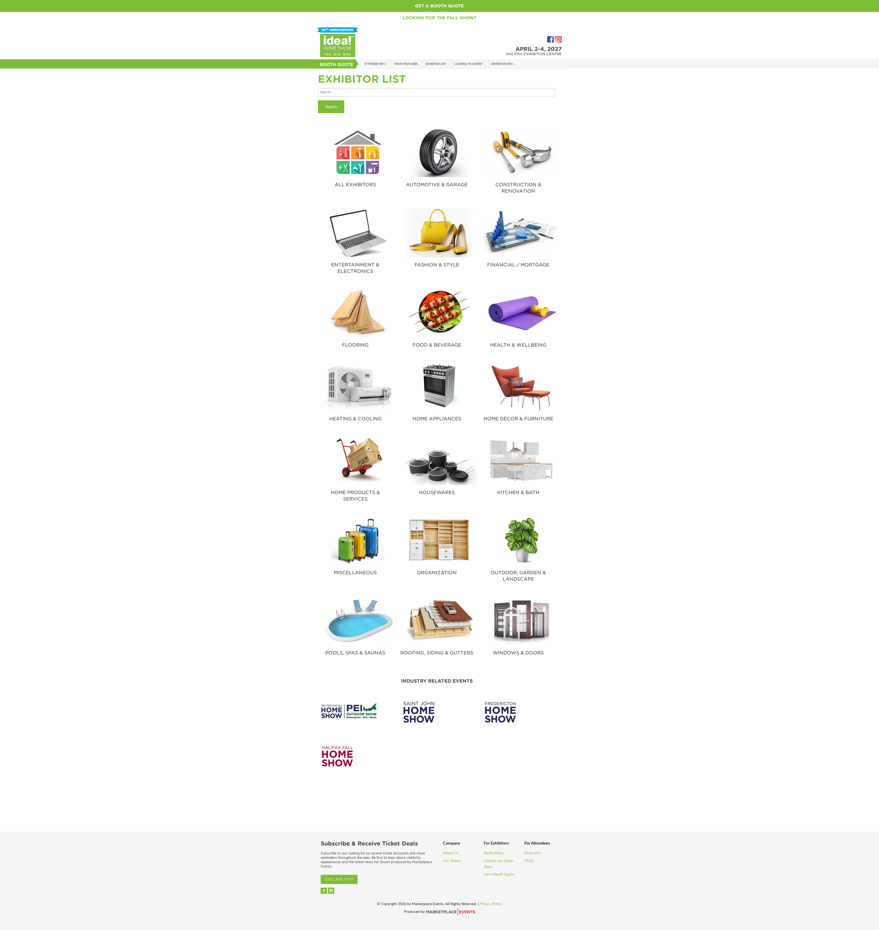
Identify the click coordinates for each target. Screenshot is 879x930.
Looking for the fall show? (439, 17)
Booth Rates (494, 853)
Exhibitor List (436, 64)
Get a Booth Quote (439, 5)
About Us (450, 853)
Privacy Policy (491, 904)
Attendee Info (375, 64)
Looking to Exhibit (469, 64)
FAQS (529, 861)
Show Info (533, 853)
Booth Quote (336, 64)
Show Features (406, 64)
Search (331, 106)
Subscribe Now (339, 879)
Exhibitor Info (502, 64)
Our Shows (452, 861)
